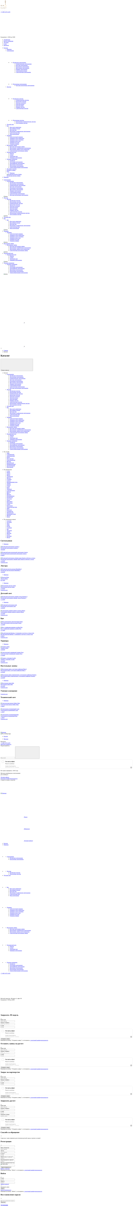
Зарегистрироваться (6, 1190)
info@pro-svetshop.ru (6, 744)
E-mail (2, 1178)
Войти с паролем (5, 1168)
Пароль (2, 1181)
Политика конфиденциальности (9, 778)
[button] (6, 1167)
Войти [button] (2, 1188)
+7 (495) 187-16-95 (5, 743)
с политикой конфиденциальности (39, 1040)
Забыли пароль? (5, 1184)
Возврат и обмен (11, 170)
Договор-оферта (5, 777)
